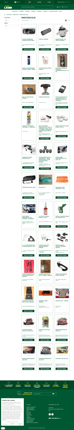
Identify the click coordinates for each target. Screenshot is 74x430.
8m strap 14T (42, 187)
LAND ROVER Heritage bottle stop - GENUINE (28, 301)
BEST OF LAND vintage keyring (27, 97)
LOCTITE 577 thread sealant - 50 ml (44, 217)
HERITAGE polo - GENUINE (62, 300)
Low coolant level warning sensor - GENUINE (44, 246)
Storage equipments (30, 409)
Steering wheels (29, 421)
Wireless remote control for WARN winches (61, 246)
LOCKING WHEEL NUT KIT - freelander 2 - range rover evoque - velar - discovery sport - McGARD (45, 160)
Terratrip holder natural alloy (27, 158)
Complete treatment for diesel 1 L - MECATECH (28, 126)
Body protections (30, 420)
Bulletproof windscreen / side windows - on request (28, 217)
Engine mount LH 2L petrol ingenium (61, 40)
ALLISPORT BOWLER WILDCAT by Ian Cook (27, 330)
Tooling (28, 416)
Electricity (28, 413)
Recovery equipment (30, 418)
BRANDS (30, 2)
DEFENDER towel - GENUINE (43, 301)
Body (27, 411)
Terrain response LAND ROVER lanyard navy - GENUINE (28, 275)
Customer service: (63, 2)
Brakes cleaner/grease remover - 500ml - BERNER (28, 69)
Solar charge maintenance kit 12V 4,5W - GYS (61, 158)
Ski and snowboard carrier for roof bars (28, 40)
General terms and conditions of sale (56, 409)
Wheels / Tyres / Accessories (32, 422)
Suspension (28, 417)
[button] (66, 20)
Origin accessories (30, 408)
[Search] (51, 7)
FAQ (49, 410)
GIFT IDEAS (49, 2)
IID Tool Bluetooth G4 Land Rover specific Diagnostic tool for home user (61, 98)
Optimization (29, 414)
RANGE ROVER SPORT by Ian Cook (61, 330)
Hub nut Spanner (43, 39)
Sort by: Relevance (25, 20)
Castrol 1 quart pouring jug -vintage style (62, 217)
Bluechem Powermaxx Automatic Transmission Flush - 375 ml (62, 70)
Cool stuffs (28, 412)
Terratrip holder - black (29, 187)
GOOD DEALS (39, 2)
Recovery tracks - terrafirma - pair (60, 188)
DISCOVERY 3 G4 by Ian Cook (44, 330)
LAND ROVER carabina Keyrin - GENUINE (61, 274)
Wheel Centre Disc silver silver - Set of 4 (62, 126)
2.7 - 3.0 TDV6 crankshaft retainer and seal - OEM (28, 246)
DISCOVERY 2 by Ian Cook (62, 358)
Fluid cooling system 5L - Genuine (45, 69)
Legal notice (51, 407)
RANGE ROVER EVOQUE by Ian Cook (28, 359)
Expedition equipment (31, 407)
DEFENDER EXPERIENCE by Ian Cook (45, 359)
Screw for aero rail (44, 97)
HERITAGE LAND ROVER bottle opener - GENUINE (45, 274)
